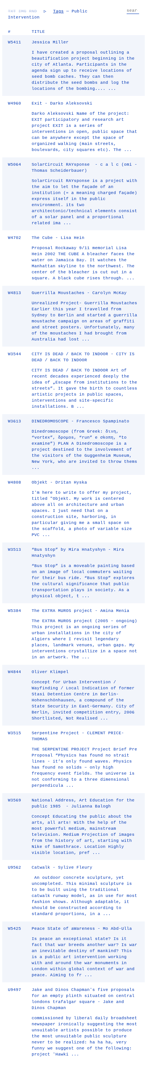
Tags (58, 11)
